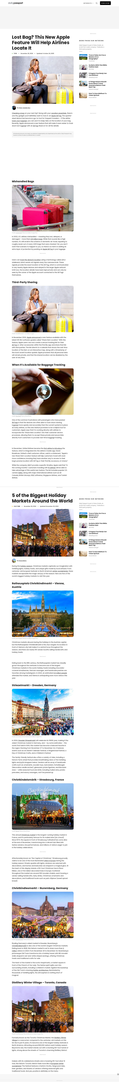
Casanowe (19, 233)
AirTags (15, 422)
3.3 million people (60, 673)
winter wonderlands (60, 571)
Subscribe (105, 3)
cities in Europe (50, 861)
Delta (20, 473)
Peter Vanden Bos (24, 108)
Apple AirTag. (56, 116)
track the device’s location (30, 260)
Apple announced (34, 337)
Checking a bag (18, 113)
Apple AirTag (48, 249)
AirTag (35, 126)
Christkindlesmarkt (19, 946)
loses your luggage (19, 121)
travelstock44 (19, 939)
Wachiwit (18, 416)
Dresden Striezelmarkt (26, 740)
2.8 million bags (36, 239)
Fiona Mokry (22, 561)
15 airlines (51, 468)
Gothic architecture (40, 970)
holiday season (26, 566)
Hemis (17, 831)
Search (96, 3)
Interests (87, 3)
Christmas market (28, 835)
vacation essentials (58, 113)
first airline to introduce (53, 448)
